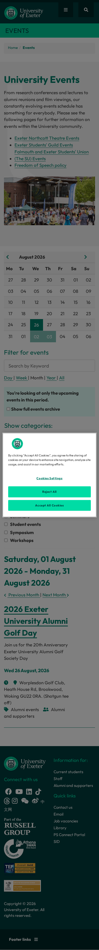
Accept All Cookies (49, 505)
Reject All (49, 491)
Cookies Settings (49, 478)
